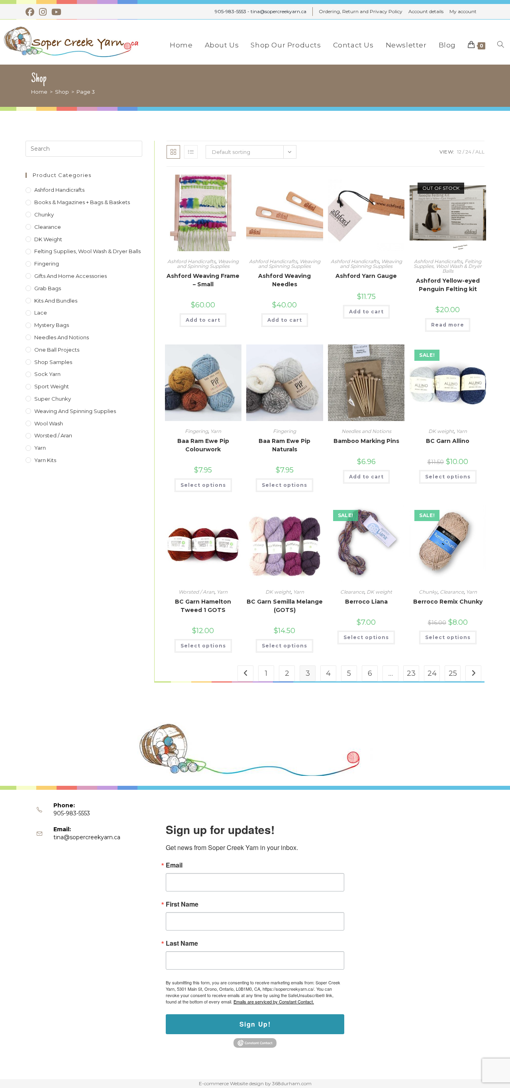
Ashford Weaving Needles (284, 280)
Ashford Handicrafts (191, 261)
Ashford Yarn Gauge (366, 275)
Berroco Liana (366, 601)
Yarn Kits (45, 460)
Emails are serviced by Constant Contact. (273, 1001)
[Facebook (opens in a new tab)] (31, 12)
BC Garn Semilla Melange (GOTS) (285, 606)
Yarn (215, 431)
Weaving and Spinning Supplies (208, 263)
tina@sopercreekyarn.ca (86, 837)
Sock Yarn (47, 374)
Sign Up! (255, 1024)
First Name (182, 904)
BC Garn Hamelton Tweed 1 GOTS (203, 606)
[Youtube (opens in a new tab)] (56, 12)
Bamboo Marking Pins (366, 441)
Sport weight (51, 386)
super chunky (52, 398)
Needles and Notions (366, 431)
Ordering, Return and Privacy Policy (360, 11)
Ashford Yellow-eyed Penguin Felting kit (448, 285)
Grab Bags (47, 288)
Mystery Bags (51, 325)
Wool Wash (48, 423)
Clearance (352, 592)
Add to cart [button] (203, 320)
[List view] (191, 152)
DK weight (441, 431)
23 (411, 673)
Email (174, 865)
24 (468, 152)
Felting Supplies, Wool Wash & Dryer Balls (448, 266)
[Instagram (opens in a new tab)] (43, 12)
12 (459, 152)
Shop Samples (53, 362)
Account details (425, 11)
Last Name (182, 943)
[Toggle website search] (500, 45)
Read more (447, 325)
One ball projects (56, 349)
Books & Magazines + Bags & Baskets (82, 202)
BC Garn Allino (447, 441)
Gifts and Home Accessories (70, 276)
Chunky (428, 592)
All (479, 152)
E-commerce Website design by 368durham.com (255, 1083)
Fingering (196, 431)
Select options (203, 485)
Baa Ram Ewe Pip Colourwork (203, 445)
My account (463, 11)
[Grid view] (173, 152)
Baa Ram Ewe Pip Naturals (284, 445)
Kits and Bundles (55, 300)
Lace (40, 312)
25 (453, 673)
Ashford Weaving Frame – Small (203, 280)
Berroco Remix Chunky (448, 601)
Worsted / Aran (196, 592)
